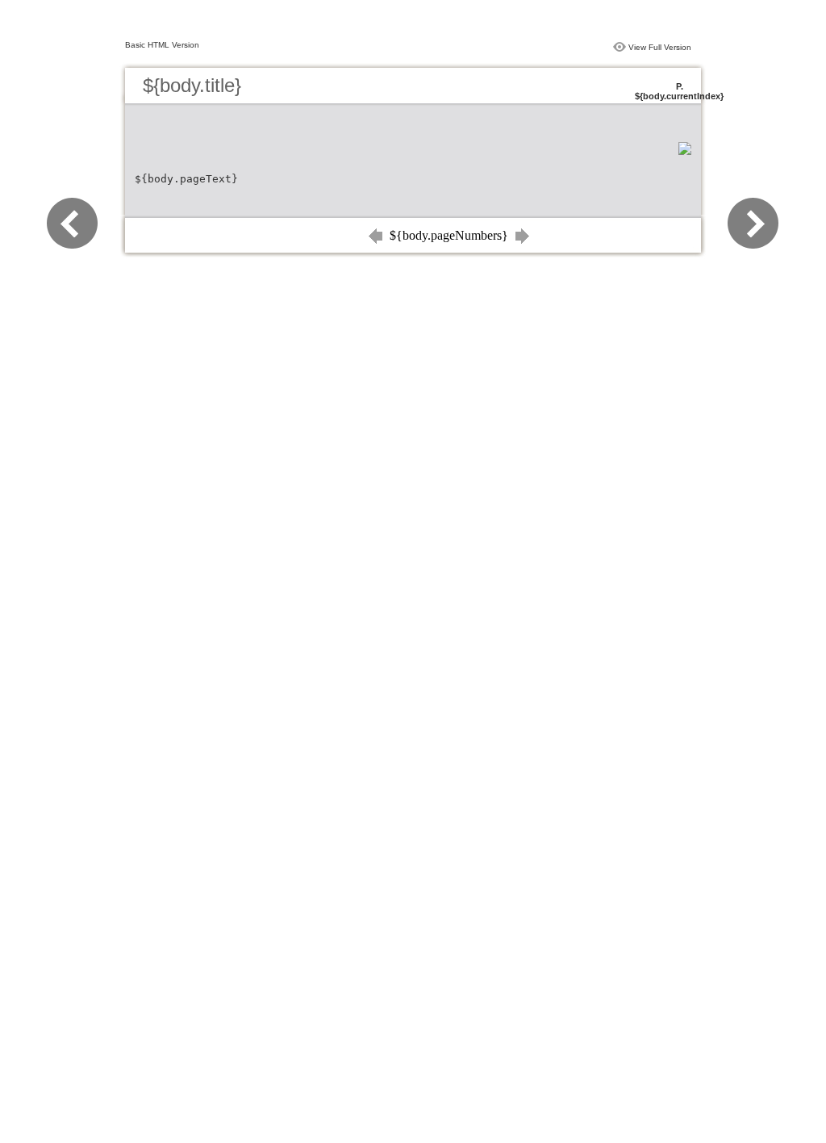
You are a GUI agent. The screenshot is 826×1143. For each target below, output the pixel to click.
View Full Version (659, 47)
